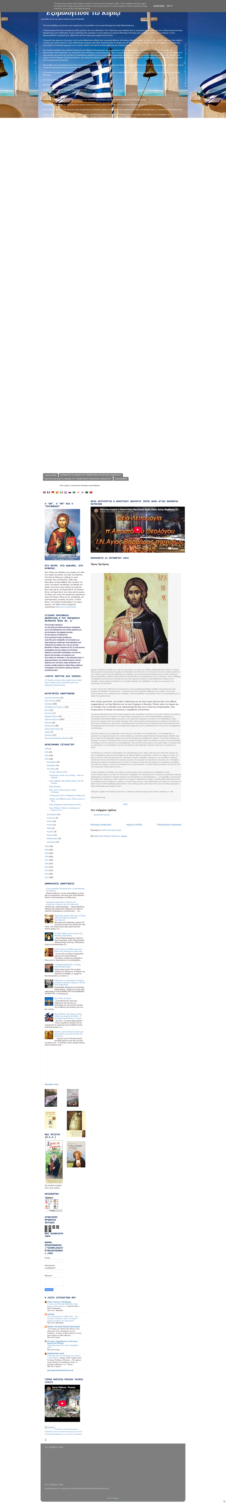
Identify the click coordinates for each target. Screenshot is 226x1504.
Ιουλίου (50, 821)
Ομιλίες (47, 732)
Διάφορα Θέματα (51, 716)
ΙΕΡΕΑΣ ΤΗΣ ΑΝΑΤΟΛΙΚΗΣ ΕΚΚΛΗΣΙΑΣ (63, 1327)
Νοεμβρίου (51, 765)
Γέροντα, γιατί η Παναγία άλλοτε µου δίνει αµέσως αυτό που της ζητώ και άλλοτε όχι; (68, 1034)
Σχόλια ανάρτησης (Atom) (111, 830)
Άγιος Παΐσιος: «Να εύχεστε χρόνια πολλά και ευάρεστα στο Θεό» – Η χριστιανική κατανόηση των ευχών (68, 1016)
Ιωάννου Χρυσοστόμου (67, 607)
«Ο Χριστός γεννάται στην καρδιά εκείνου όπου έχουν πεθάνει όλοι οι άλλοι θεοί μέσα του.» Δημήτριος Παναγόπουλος (63, 682)
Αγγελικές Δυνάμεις (52, 698)
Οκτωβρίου (51, 769)
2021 (47, 846)
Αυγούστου (51, 818)
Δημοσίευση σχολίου (102, 815)
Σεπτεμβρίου (52, 814)
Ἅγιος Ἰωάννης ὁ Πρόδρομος (59, 1302)
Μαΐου (49, 828)
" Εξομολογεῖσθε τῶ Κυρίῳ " (83, 12)
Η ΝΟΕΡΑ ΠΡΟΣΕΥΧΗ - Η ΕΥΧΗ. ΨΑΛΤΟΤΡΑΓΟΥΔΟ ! (67, 966)
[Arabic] (87, 492)
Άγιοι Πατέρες (50, 701)
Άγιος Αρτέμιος (55, 786)
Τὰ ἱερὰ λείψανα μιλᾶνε (58, 772)
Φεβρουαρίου (52, 838)
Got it (170, 6)
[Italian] (62, 492)
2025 (47, 749)
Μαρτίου (50, 835)
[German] (53, 492)
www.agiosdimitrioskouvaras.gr (60, 1370)
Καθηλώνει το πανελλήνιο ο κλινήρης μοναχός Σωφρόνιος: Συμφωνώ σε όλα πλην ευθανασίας (69, 982)
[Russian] (70, 492)
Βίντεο (47, 710)
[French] (49, 492)
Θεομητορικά (50, 726)
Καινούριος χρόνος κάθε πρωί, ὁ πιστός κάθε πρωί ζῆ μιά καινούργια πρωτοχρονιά (69, 918)
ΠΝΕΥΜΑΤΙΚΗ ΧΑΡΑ (55, 1354)
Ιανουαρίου (51, 842)
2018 (47, 857)
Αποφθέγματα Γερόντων (54, 707)
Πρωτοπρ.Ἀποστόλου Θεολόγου (57, 738)
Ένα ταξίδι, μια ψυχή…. (63, 998)
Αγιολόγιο (48, 704)
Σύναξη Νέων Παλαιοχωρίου (50, 687)
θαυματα (48, 723)
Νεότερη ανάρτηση (101, 824)
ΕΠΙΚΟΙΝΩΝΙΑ (121, 479)
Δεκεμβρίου (51, 762)
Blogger (116, 1498)
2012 (47, 877)
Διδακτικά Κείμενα (52, 719)
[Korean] (83, 492)
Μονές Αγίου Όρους (52, 729)
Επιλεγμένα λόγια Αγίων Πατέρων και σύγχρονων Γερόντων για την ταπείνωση (62, 903)
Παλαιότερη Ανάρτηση (169, 824)
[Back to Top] (224, 1501)
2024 (47, 752)
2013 (47, 874)
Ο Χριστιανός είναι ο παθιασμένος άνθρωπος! (67, 795)
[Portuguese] (74, 492)
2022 (47, 759)
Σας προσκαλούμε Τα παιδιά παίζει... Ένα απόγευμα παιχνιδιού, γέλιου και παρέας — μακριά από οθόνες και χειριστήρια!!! (63, 1318)
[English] (45, 492)
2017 (47, 860)
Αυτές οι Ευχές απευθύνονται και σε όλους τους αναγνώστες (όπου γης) (68, 950)
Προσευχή (49, 735)
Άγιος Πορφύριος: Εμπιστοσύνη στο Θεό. (65, 805)
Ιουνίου (50, 825)
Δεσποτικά (49, 713)
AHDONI (50, 1314)
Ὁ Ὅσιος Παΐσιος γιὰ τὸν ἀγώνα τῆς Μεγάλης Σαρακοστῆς (68, 934)
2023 (47, 755)
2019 (47, 853)
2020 (47, 850)
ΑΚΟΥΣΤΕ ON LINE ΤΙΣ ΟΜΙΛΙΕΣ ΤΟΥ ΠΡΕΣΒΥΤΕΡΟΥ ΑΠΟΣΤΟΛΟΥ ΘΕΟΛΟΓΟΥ (78, 479)
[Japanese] (79, 492)
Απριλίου (50, 832)
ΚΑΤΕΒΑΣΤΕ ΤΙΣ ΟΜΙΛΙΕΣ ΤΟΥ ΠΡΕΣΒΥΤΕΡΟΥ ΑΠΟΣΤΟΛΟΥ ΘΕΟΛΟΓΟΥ (90, 475)
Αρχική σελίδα (50, 475)
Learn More (158, 6)
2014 (47, 870)
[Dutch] (66, 492)
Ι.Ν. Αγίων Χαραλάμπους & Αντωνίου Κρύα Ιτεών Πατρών (62, 1342)
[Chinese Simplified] (91, 492)
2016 (47, 864)
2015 (47, 867)
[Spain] (57, 492)
